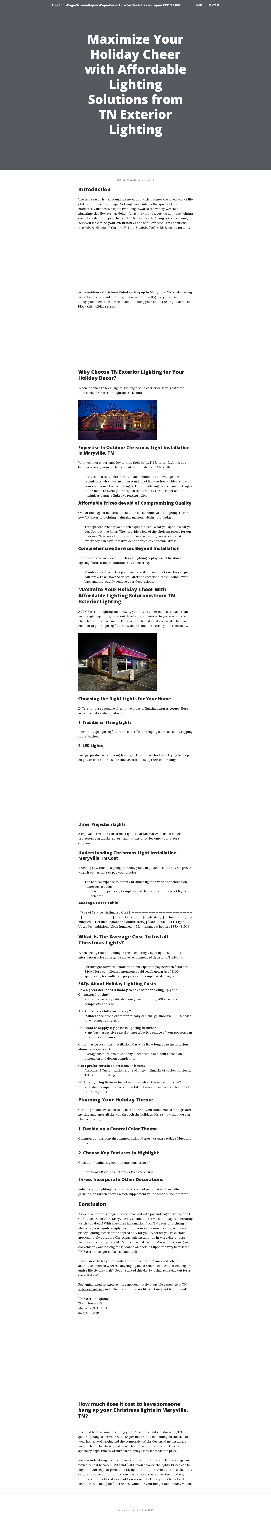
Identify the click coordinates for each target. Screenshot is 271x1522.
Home (199, 5)
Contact (213, 5)
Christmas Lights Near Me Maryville (135, 834)
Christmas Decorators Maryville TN (104, 1219)
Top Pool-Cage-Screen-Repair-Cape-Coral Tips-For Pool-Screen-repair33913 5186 (116, 5)
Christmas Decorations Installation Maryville (111, 1044)
